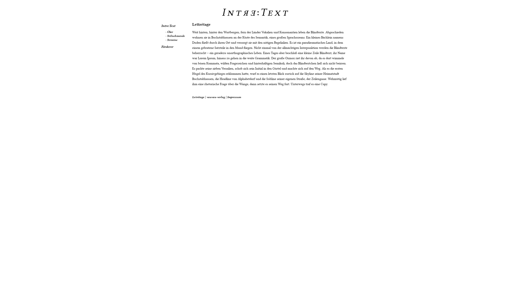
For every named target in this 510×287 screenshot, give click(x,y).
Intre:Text (168, 26)
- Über (169, 31)
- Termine (171, 39)
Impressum (234, 97)
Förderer (167, 47)
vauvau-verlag (216, 97)
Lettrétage (201, 24)
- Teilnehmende (175, 35)
